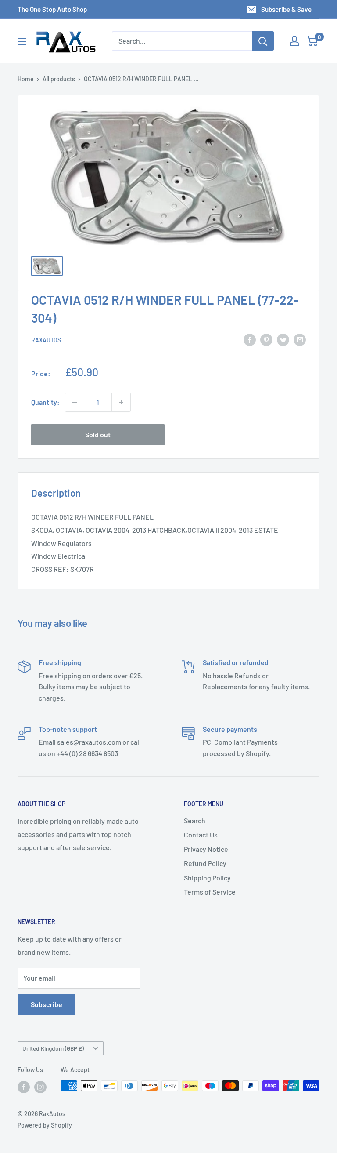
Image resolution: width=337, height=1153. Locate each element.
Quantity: (45, 402)
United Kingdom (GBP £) (53, 1048)
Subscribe (46, 1004)
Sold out (98, 434)
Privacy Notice (206, 849)
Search (194, 820)
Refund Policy (205, 863)
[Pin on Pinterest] (266, 339)
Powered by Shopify (45, 1125)
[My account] (294, 41)
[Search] (263, 41)
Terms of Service (210, 891)
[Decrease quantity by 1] (74, 402)
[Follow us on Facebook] (24, 1086)
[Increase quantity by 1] (121, 402)
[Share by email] (300, 339)
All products (59, 79)
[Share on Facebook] (250, 339)
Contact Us (201, 834)
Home (26, 79)
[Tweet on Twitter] (283, 339)
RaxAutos (46, 340)
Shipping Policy (207, 877)
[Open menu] (22, 41)
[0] (312, 41)
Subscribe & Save (286, 9)
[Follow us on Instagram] (40, 1086)
